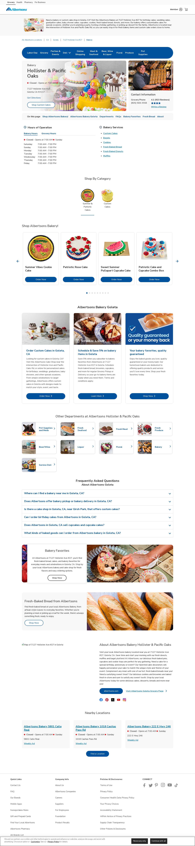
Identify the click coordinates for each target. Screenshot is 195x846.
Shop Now (156, 396)
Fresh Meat (123, 429)
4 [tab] (95, 293)
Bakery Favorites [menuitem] (132, 116)
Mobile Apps (16, 804)
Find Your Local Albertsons (22, 822)
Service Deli (46, 465)
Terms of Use (106, 785)
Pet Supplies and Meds (46, 429)
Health (19, 2)
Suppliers (59, 804)
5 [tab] (97, 293)
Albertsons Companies (65, 791)
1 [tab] (87, 293)
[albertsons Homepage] (16, 10)
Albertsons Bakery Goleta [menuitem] (84, 116)
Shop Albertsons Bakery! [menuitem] (55, 116)
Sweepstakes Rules (19, 810)
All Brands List (17, 835)
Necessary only (139, 841)
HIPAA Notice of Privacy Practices (115, 816)
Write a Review (158, 106)
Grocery (10, 2)
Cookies (107, 142)
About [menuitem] (160, 116)
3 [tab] (92, 293)
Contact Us (15, 785)
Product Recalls (62, 822)
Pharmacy (28, 2)
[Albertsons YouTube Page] (170, 786)
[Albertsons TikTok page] (176, 786)
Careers (58, 797)
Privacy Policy (106, 791)
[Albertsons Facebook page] (145, 786)
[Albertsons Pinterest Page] (156, 786)
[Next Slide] (177, 261)
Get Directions (34, 97)
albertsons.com (113, 690)
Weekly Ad (29, 743)
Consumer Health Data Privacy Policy (117, 797)
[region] (97, 841)
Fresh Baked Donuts (113, 151)
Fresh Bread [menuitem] (149, 116)
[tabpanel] (41, 258)
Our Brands (15, 797)
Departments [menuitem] (107, 116)
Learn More (104, 396)
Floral (123, 447)
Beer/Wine (46, 447)
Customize (35, 842)
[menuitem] (32, 52)
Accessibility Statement (111, 810)
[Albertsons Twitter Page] (150, 786)
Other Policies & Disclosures (113, 828)
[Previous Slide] (18, 261)
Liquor (85, 447)
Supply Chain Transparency (112, 822)
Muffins (106, 155)
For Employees (62, 810)
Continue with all (159, 841)
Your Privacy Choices (109, 804)
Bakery (162, 447)
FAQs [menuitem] (118, 116)
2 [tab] (89, 293)
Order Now (46, 279)
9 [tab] (108, 293)
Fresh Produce (162, 429)
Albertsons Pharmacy (20, 828)
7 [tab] (102, 293)
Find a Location (100, 753)
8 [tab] (105, 293)
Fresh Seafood (85, 429)
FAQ (12, 791)
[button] (176, 9)
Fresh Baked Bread (112, 146)
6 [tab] (100, 293)
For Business (40, 2)
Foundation (60, 816)
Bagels (106, 137)
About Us (59, 785)
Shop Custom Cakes (41, 104)
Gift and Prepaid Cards (20, 816)
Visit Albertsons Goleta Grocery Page (146, 692)
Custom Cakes (110, 133)
